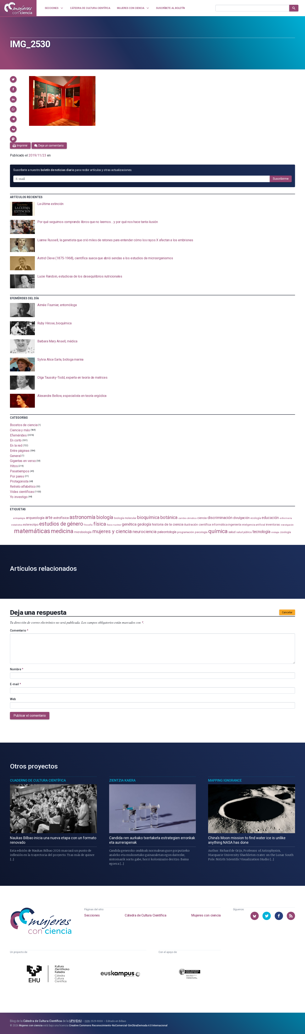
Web (13, 699)
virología (275, 532)
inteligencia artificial (253, 524)
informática (219, 524)
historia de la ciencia (167, 524)
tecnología (261, 531)
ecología (255, 518)
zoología (285, 532)
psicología (201, 532)
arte (48, 517)
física (99, 524)
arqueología (35, 518)
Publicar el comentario (29, 716)
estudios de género (61, 524)
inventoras (273, 524)
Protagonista (19, 481)
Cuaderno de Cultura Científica (38, 780)
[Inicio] (18, 8)
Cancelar (287, 612)
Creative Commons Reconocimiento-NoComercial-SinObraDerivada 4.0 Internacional (118, 1025)
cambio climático (187, 518)
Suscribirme (281, 178)
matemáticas (32, 531)
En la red (16, 445)
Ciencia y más (20, 430)
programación (185, 532)
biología (104, 517)
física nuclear (114, 525)
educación (270, 517)
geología (144, 524)
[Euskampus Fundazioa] (120, 974)
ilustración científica (197, 524)
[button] (13, 79)
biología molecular (125, 518)
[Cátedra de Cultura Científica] (49, 974)
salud (232, 532)
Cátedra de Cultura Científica (145, 915)
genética (129, 524)
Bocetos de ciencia (24, 425)
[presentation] (152, 209)
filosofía (88, 525)
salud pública (244, 532)
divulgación (241, 518)
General (15, 456)
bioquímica (148, 517)
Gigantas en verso (23, 461)
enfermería (286, 518)
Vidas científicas (22, 492)
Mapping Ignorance (225, 780)
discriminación (219, 517)
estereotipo (30, 524)
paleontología (166, 532)
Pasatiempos (19, 471)
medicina (62, 531)
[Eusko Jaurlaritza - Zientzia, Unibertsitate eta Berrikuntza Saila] (189, 974)
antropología (19, 518)
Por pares (17, 476)
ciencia (202, 518)
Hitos (14, 466)
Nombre (16, 669)
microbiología (83, 532)
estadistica (16, 525)
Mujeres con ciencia (206, 915)
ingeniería (234, 524)
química (217, 531)
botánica (169, 517)
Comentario (19, 630)
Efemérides (18, 435)
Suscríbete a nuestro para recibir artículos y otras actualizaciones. (72, 170)
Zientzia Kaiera (122, 780)
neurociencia (145, 531)
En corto (16, 440)
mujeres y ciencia (112, 531)
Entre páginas (19, 451)
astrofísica (61, 518)
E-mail (15, 684)
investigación (287, 525)
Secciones (92, 915)
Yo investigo (19, 497)
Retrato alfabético (23, 487)
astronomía (82, 517)
